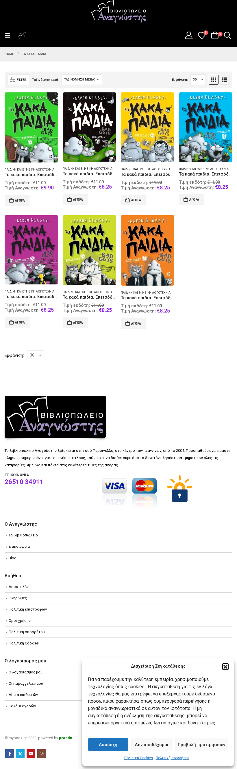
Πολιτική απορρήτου (172, 758)
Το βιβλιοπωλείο (23, 535)
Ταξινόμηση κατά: (45, 80)
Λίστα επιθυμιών (23, 695)
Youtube (31, 753)
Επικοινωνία (19, 546)
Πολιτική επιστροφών (28, 609)
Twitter (20, 753)
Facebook (9, 753)
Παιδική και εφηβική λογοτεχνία (29, 169)
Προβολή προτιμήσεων (201, 744)
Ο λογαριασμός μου (25, 672)
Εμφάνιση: (180, 80)
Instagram (41, 753)
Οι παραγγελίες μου (26, 683)
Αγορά (20, 200)
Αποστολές (19, 586)
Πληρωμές (18, 598)
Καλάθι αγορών (22, 706)
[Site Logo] (118, 12)
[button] (225, 666)
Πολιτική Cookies (138, 758)
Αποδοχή (108, 744)
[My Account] (188, 35)
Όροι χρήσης (20, 620)
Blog (12, 558)
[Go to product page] (31, 127)
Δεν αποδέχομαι (152, 744)
